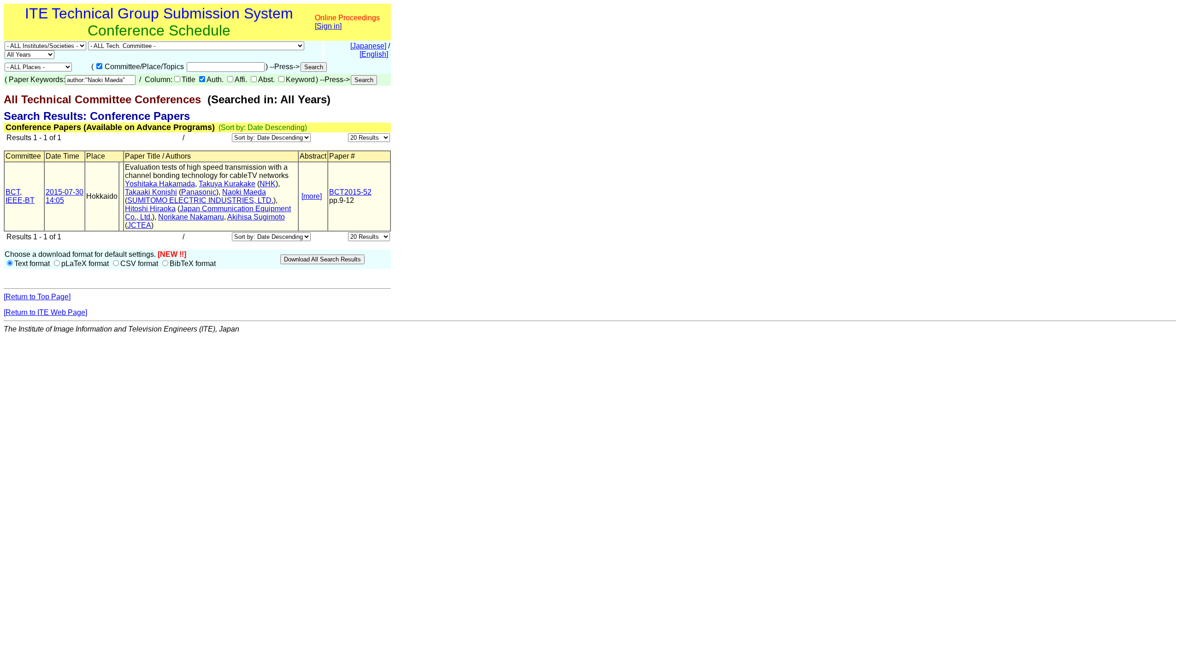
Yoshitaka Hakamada (160, 184)
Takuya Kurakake (227, 184)
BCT (13, 192)
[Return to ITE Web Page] (45, 312)
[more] (311, 196)
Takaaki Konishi (151, 192)
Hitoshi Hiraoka (150, 209)
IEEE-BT (20, 200)
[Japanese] (368, 46)
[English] (374, 54)
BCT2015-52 (350, 192)
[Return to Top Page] (37, 297)
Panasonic (198, 192)
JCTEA (139, 225)
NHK (268, 184)
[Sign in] (328, 26)
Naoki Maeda (244, 192)
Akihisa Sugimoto (256, 217)
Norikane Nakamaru (191, 217)
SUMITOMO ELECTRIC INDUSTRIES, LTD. (200, 200)
